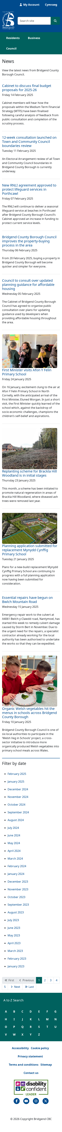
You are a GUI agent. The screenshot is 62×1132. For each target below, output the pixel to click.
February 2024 (17, 866)
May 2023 (14, 935)
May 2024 (14, 843)
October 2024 (16, 804)
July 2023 (13, 920)
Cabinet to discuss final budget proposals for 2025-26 (26, 87)
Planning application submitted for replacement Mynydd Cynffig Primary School (29, 549)
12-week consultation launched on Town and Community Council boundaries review (29, 141)
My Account (31, 5)
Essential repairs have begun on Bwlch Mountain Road (27, 599)
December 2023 (18, 881)
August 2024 (16, 820)
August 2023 (16, 912)
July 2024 (13, 828)
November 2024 (18, 797)
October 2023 (16, 897)
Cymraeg (51, 5)
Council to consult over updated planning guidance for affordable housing (28, 284)
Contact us (31, 1073)
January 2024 (16, 874)
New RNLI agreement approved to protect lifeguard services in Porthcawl (29, 189)
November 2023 (18, 889)
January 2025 (16, 781)
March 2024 (15, 858)
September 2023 (18, 904)
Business (34, 38)
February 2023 (17, 958)
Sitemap (46, 1065)
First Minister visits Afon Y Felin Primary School (26, 372)
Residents (13, 38)
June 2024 (14, 835)
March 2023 (15, 951)
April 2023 (14, 943)
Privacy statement (30, 1056)
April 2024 (14, 851)
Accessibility (20, 1048)
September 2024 (18, 812)
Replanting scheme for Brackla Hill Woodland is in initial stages (29, 473)
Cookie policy (40, 1048)
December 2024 (18, 789)
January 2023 (16, 966)
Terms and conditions (23, 1065)
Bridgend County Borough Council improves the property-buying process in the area (29, 241)
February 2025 (17, 774)
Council (11, 48)
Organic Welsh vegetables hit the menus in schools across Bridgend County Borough (29, 712)
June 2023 (14, 928)
